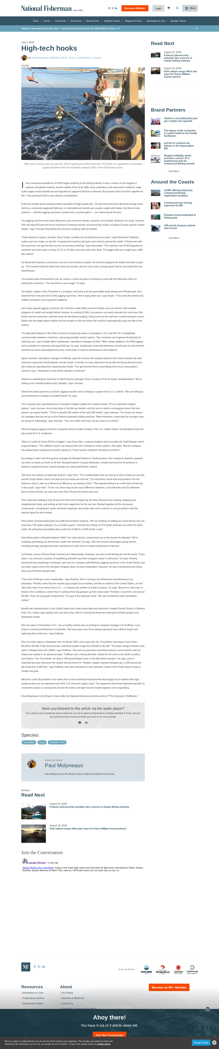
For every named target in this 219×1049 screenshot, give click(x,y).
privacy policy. (104, 1044)
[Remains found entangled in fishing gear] (155, 217)
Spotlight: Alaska (178, 21)
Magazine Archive (133, 21)
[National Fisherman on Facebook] (109, 8)
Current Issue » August (89, 57)
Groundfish (29, 742)
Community (60, 21)
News (35, 21)
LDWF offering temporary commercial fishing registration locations (178, 193)
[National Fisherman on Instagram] (113, 8)
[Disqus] (83, 894)
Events (47, 21)
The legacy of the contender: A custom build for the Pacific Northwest (180, 133)
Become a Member (134, 8)
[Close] (214, 1042)
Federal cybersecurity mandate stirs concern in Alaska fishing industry (89, 807)
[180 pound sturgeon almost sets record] (155, 228)
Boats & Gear (92, 21)
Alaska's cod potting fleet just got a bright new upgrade (180, 119)
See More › (174, 171)
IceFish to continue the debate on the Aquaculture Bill (179, 146)
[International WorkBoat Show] (163, 969)
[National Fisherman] (47, 8)
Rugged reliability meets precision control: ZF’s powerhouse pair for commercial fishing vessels (179, 159)
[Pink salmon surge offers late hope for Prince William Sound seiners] (33, 834)
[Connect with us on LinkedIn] (86, 722)
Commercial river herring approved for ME (178, 204)
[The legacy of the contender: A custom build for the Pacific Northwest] (155, 133)
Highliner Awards (112, 21)
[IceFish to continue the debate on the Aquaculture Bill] (155, 146)
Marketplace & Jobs (156, 21)
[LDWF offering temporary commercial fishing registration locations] (155, 193)
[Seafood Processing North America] (192, 969)
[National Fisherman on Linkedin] (116, 8)
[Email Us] (80, 722)
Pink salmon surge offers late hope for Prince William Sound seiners (88, 828)
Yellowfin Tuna (57, 742)
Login (158, 8)
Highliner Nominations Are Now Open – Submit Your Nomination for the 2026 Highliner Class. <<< (71, 28)
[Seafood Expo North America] (178, 969)
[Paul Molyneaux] (24, 58)
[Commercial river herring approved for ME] (155, 205)
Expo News (76, 21)
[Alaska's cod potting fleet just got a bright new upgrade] (155, 121)
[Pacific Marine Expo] (146, 969)
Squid (42, 742)
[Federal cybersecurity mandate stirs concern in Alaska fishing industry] (33, 811)
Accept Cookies (201, 1043)
